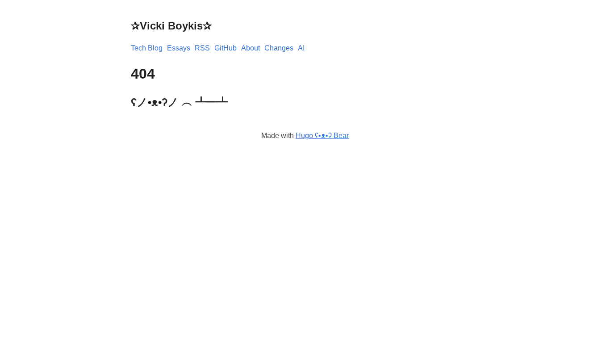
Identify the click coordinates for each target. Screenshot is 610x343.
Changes (278, 48)
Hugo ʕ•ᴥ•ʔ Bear (322, 135)
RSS (202, 48)
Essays (178, 48)
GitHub (225, 48)
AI (301, 48)
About (250, 48)
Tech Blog (147, 48)
